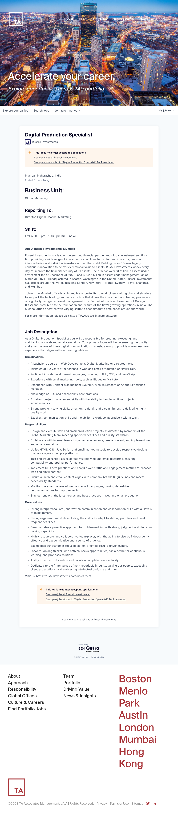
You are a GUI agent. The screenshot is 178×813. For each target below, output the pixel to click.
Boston (135, 679)
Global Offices (22, 696)
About (14, 676)
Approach (18, 683)
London (136, 728)
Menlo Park (133, 697)
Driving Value (76, 689)
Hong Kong (131, 758)
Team (69, 676)
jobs (41, 110)
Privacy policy (81, 657)
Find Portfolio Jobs (27, 709)
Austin (133, 715)
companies (15, 110)
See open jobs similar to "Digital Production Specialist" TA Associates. (74, 162)
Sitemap (137, 803)
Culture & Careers (26, 702)
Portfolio (71, 683)
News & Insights (79, 696)
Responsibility (22, 689)
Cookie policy (97, 657)
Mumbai (138, 740)
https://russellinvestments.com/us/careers (63, 576)
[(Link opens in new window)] (148, 803)
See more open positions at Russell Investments (89, 619)
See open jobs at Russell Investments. (56, 157)
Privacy (101, 803)
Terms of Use (119, 803)
